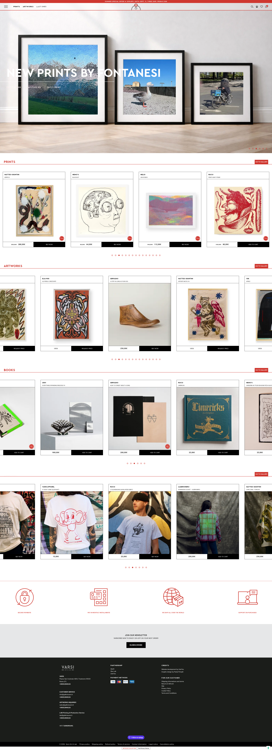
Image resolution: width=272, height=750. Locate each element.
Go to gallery (261, 162)
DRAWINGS (29, 87)
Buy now (49, 244)
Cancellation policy (167, 744)
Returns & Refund (168, 684)
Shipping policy (97, 744)
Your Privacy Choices (143, 748)
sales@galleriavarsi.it (67, 705)
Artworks (28, 6)
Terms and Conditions (169, 693)
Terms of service (124, 744)
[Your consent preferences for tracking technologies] (268, 748)
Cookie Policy (166, 691)
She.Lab (113, 671)
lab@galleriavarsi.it (66, 715)
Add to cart (185, 244)
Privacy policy (84, 744)
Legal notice (153, 744)
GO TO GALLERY (261, 474)
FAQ (163, 686)
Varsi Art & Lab (71, 744)
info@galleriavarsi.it (66, 694)
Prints (16, 6)
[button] (249, 148)
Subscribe (136, 645)
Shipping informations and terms (173, 681)
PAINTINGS (12, 87)
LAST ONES (41, 6)
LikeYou (113, 673)
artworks (39, 73)
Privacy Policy (166, 688)
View (86, 348)
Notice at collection (129, 748)
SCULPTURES (47, 87)
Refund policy (110, 744)
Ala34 (112, 669)
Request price (117, 348)
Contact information (139, 744)
